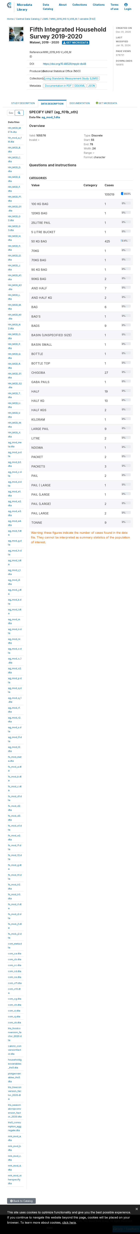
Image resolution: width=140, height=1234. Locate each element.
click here (69, 1222)
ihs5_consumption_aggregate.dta (14, 1126)
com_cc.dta (14, 965)
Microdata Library (24, 7)
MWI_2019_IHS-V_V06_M (63, 19)
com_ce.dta (14, 977)
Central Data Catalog (28, 19)
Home (10, 19)
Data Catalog (48, 6)
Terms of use (114, 6)
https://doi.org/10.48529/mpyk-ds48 (64, 63)
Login (127, 8)
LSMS (45, 19)
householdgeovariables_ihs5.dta (15, 1063)
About (63, 4)
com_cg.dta (14, 998)
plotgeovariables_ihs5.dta (14, 1077)
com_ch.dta (14, 1004)
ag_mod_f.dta (51, 117)
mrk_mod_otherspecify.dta (15, 1179)
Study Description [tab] (23, 103)
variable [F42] (87, 19)
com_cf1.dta (15, 983)
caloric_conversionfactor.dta (14, 1049)
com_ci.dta (14, 1010)
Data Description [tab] (52, 103)
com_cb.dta (14, 959)
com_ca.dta (14, 953)
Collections (79, 4)
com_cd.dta (14, 971)
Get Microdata (77, 42)
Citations (99, 4)
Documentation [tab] (80, 103)
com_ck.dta (14, 1022)
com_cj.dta (14, 1016)
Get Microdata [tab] (107, 103)
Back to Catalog (23, 1200)
